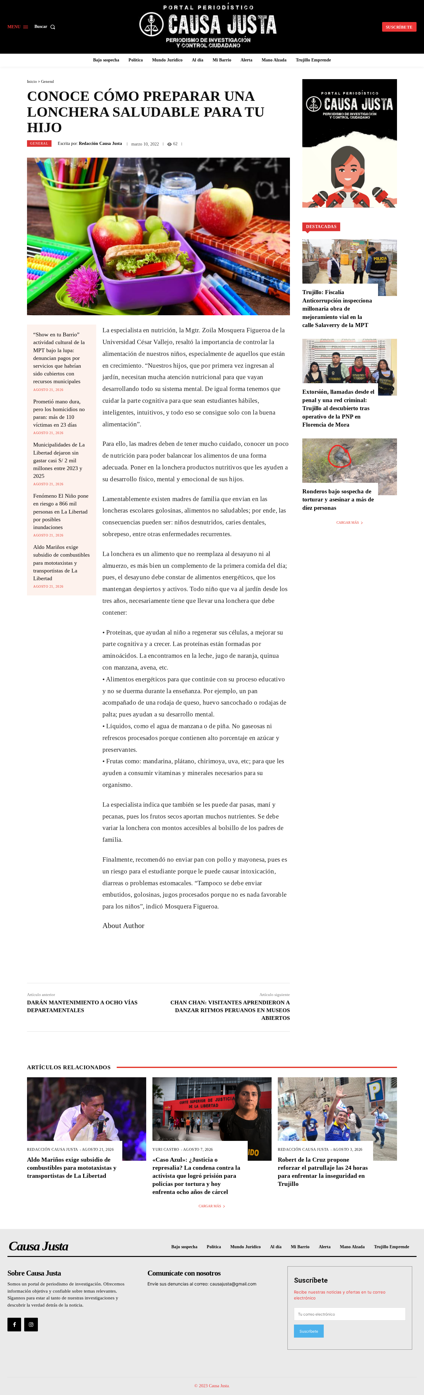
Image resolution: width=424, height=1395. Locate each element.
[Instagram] (31, 1324)
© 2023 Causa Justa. (212, 1386)
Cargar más (347, 522)
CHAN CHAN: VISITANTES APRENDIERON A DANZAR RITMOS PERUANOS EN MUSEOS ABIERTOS (230, 1010)
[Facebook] (14, 1324)
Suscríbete (311, 1280)
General (47, 81)
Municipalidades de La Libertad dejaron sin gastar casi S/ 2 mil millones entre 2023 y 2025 (59, 460)
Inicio (32, 81)
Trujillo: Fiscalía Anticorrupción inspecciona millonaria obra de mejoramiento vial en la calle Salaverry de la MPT (337, 308)
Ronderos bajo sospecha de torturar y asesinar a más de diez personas (338, 499)
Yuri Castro (165, 1149)
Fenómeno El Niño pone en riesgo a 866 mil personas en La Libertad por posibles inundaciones (60, 511)
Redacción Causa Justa (100, 143)
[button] (46, 26)
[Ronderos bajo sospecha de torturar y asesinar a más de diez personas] (349, 466)
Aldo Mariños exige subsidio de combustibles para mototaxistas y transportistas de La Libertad (61, 562)
